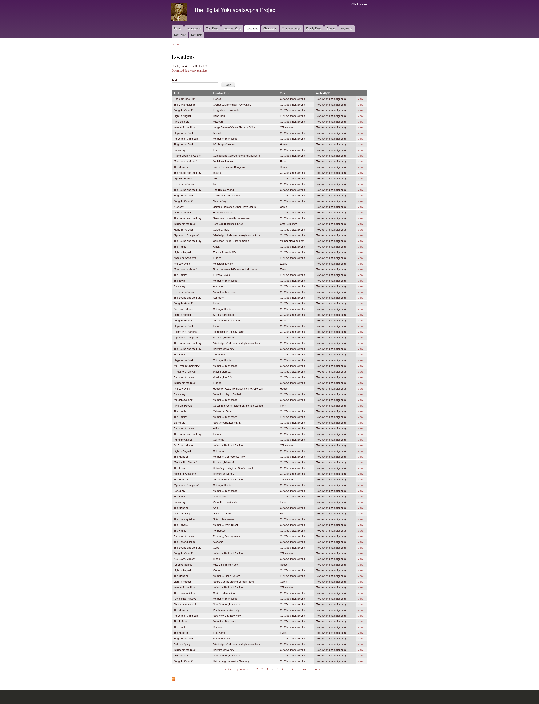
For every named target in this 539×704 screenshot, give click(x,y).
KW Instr (196, 35)
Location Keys (232, 28)
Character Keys (291, 28)
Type (283, 93)
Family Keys (314, 28)
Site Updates (359, 4)
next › (306, 669)
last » (317, 669)
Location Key (221, 93)
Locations (252, 28)
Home (177, 28)
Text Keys (212, 28)
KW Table (180, 35)
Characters (270, 28)
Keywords (346, 28)
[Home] (179, 12)
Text (174, 80)
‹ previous (242, 669)
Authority (321, 93)
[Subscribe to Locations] (173, 678)
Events (331, 28)
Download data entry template (189, 70)
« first (228, 669)
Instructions (194, 28)
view (360, 99)
